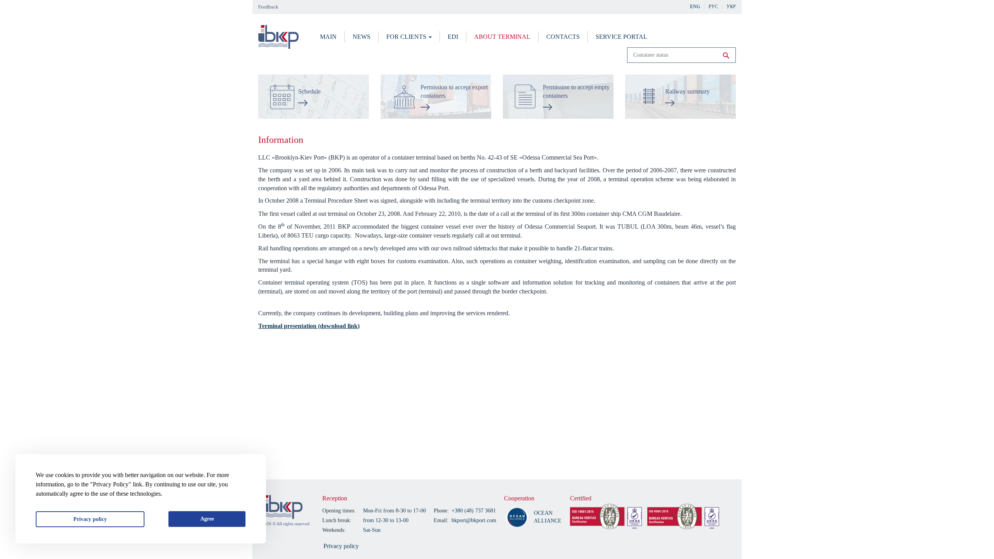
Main (328, 36)
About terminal (502, 36)
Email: (441, 520)
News (361, 36)
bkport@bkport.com (474, 520)
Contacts (563, 36)
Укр (731, 6)
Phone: (441, 511)
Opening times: (339, 511)
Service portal (621, 36)
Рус (713, 6)
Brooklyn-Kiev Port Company (282, 507)
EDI (453, 36)
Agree (207, 519)
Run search (726, 55)
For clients (407, 36)
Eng (695, 6)
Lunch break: (336, 520)
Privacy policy (90, 519)
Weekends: (334, 530)
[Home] (278, 37)
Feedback (268, 7)
